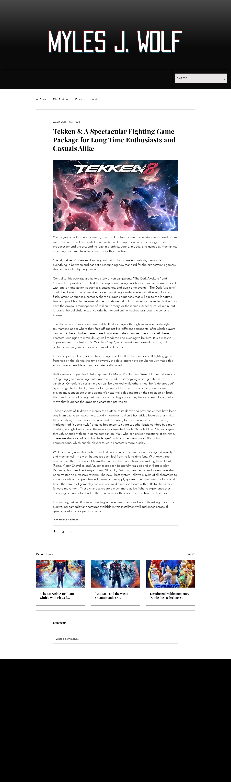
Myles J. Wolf (115, 41)
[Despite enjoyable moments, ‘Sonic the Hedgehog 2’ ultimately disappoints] (170, 574)
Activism (97, 99)
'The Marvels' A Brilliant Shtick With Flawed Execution (57, 596)
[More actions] (176, 122)
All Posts (41, 99)
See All (191, 553)
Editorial (80, 99)
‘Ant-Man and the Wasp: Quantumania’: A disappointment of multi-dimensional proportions (113, 596)
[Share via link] (71, 531)
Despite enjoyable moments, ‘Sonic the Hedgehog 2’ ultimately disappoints (169, 596)
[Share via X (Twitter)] (62, 531)
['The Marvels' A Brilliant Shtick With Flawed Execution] (60, 574)
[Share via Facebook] (54, 531)
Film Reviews (60, 99)
